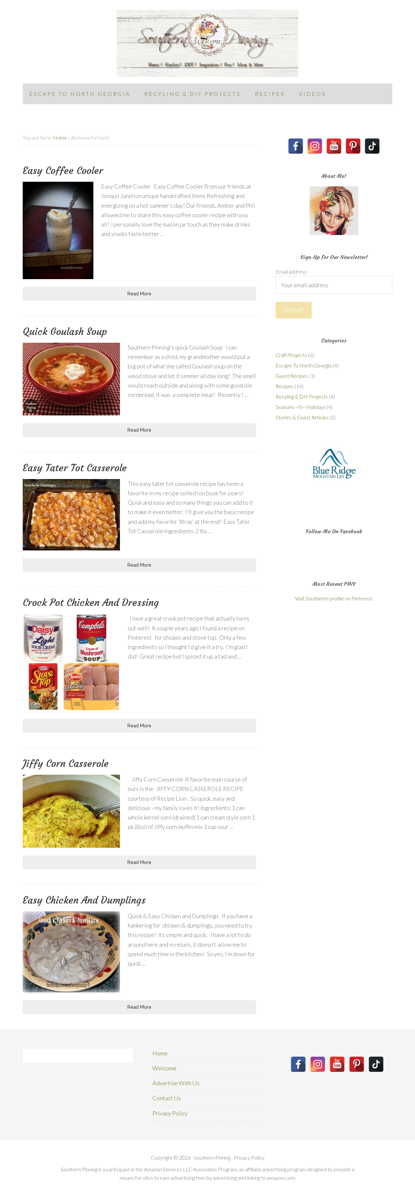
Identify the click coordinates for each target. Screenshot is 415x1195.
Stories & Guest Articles (302, 417)
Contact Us (166, 1098)
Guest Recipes (292, 376)
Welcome (164, 1068)
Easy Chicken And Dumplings (84, 900)
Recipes (284, 386)
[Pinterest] (353, 146)
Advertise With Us (175, 1083)
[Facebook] (295, 146)
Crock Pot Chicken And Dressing (91, 603)
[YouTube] (334, 146)
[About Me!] (334, 210)
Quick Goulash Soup (65, 332)
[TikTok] (372, 146)
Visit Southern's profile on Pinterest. (334, 598)
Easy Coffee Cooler (63, 171)
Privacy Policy (170, 1113)
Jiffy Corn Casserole (66, 764)
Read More (139, 293)
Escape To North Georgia (303, 365)
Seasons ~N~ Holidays (301, 407)
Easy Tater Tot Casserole (75, 468)
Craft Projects (291, 355)
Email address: (292, 271)
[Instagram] (315, 146)
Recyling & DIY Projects (302, 396)
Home (160, 1053)
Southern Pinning (207, 43)
